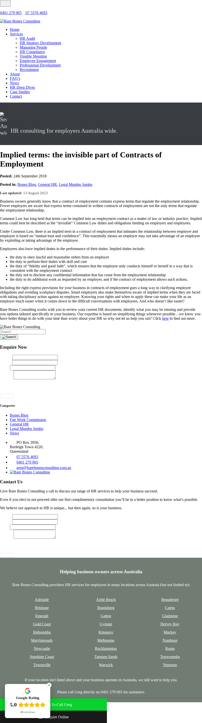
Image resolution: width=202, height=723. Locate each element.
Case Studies (20, 92)
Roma (170, 648)
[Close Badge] (49, 685)
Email (6, 362)
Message (7, 378)
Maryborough (41, 640)
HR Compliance (32, 52)
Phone (5, 367)
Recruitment (29, 69)
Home (14, 29)
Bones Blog (26, 184)
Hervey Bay (169, 624)
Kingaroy (106, 632)
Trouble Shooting (33, 56)
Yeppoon (170, 665)
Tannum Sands (106, 657)
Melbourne (105, 640)
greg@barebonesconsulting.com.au (44, 468)
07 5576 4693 (36, 13)
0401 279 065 (11, 13)
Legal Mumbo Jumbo (75, 184)
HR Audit (27, 38)
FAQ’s (15, 78)
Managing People (33, 47)
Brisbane (42, 608)
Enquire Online (57, 717)
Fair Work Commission (28, 420)
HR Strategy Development (40, 43)
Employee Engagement (38, 61)
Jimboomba (42, 632)
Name (6, 357)
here (165, 318)
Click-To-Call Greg (57, 704)
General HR (47, 184)
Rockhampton (106, 648)
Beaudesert (170, 599)
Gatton (106, 616)
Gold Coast (42, 624)
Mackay (170, 632)
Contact (16, 96)
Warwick (106, 665)
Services (16, 34)
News (14, 83)
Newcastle (42, 648)
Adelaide (42, 599)
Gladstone (170, 616)
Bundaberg (106, 608)
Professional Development (40, 65)
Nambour (170, 640)
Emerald (41, 616)
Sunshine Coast (42, 657)
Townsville (41, 665)
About (15, 74)
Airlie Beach (106, 599)
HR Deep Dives (22, 87)
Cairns (170, 608)
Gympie (106, 624)
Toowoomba (170, 657)
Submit (7, 396)
